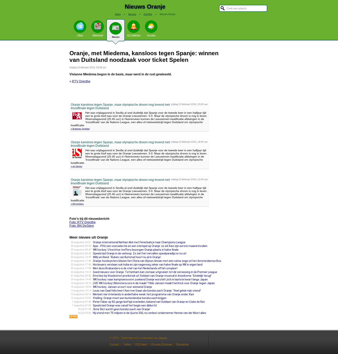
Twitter (127, 344)
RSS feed (141, 344)
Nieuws (116, 37)
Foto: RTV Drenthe (82, 222)
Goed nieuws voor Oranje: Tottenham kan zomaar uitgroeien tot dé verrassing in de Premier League (155, 272)
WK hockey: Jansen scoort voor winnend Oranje (122, 286)
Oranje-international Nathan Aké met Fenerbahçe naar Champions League (139, 242)
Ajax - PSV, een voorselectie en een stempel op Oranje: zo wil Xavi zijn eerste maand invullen (150, 246)
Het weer (151, 35)
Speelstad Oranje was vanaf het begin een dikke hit (125, 305)
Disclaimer (182, 344)
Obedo (163, 338)
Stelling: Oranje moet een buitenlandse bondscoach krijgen (129, 298)
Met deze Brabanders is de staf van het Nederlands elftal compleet (135, 268)
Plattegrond (97, 35)
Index (118, 14)
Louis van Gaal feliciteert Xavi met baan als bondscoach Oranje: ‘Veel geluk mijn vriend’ (147, 290)
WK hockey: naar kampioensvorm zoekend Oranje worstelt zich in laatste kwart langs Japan (150, 279)
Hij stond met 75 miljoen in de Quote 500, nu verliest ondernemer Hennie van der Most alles (149, 312)
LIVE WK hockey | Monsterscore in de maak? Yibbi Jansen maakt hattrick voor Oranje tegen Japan (154, 283)
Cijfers (80, 35)
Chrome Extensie (161, 344)
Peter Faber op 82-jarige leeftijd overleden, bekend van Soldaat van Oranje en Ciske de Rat (149, 301)
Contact (114, 344)
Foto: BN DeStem (81, 225)
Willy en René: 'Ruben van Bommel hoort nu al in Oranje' (127, 257)
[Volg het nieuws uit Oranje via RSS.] (73, 317)
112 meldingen (133, 35)
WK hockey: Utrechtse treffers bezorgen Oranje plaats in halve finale (136, 249)
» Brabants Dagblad (80, 129)
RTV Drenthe (81, 81)
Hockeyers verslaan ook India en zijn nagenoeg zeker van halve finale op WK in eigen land (147, 264)
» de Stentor (76, 166)
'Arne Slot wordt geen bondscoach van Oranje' (121, 309)
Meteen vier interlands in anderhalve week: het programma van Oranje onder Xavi (143, 294)
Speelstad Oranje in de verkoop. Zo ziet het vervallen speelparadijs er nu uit (139, 253)
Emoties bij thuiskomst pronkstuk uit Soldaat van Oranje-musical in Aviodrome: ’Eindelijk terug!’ (152, 275)
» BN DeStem (77, 204)
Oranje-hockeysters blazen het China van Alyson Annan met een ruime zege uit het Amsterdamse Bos (157, 260)
